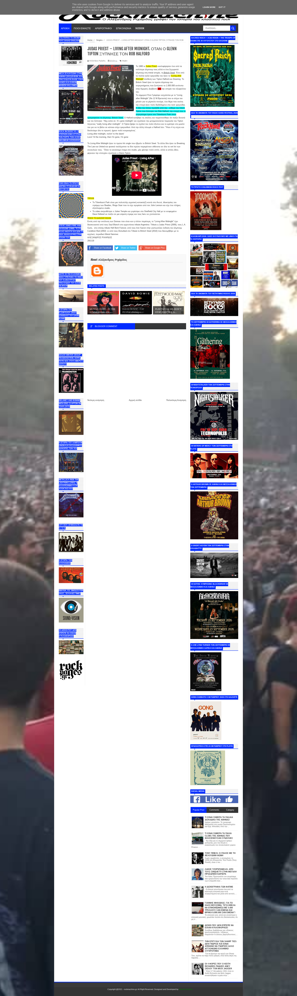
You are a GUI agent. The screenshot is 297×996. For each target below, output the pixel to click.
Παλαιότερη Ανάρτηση (176, 400)
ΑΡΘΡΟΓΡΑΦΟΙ (103, 28)
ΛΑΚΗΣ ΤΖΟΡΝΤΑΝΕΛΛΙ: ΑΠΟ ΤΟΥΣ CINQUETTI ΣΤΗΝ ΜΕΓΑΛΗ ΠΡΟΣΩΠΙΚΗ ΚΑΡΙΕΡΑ (221, 871)
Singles (124, 61)
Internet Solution (186, 989)
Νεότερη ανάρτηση (95, 400)
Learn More (209, 7)
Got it (222, 7)
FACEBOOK (139, 28)
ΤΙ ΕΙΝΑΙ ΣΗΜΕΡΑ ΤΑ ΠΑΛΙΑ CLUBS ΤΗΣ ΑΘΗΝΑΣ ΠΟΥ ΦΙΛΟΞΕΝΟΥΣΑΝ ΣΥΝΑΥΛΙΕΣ (219, 835)
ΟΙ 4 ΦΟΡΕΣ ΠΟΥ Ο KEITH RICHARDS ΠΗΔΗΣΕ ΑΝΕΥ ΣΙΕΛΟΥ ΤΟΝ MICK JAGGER (218, 966)
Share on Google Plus (155, 248)
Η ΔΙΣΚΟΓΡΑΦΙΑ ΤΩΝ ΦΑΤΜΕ (219, 887)
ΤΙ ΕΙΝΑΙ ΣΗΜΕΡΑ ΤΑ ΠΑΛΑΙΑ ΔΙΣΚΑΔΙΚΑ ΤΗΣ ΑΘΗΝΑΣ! (219, 818)
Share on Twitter (128, 248)
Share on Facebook (102, 248)
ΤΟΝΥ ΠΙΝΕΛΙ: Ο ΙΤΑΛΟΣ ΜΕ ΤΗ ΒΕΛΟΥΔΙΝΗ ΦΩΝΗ (220, 854)
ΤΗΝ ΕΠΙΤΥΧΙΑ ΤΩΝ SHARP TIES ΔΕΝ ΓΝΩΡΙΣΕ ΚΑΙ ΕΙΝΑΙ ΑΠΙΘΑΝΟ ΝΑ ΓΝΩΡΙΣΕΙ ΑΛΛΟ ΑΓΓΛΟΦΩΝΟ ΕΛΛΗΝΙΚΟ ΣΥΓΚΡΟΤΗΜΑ (221, 946)
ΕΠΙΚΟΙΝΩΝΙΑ (123, 28)
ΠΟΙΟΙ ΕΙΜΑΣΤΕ (82, 28)
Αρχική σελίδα (135, 400)
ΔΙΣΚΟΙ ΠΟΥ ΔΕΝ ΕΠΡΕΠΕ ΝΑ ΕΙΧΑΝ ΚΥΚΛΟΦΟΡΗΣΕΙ (219, 926)
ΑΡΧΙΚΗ (65, 28)
